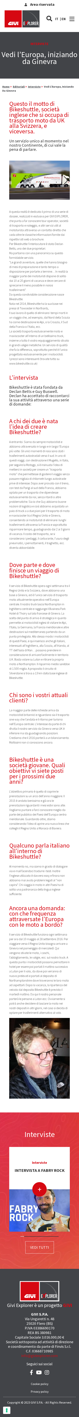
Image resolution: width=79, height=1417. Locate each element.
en (64, 19)
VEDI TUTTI (39, 1247)
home (6, 86)
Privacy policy (40, 1391)
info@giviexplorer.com (39, 1355)
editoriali (19, 86)
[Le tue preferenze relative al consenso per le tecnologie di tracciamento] (6, 1410)
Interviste (34, 86)
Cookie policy (39, 1384)
